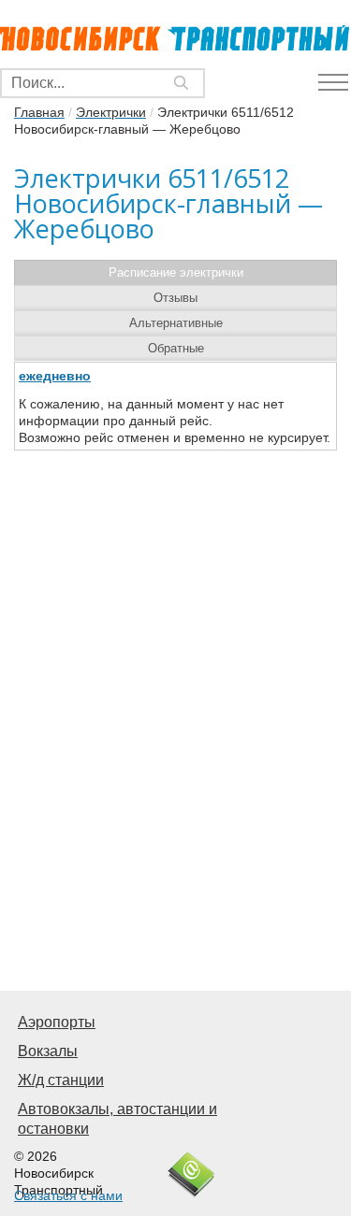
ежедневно (55, 375)
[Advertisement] (175, 794)
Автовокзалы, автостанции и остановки (117, 1119)
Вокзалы (48, 1051)
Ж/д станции (61, 1080)
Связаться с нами (68, 1195)
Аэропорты (56, 1022)
